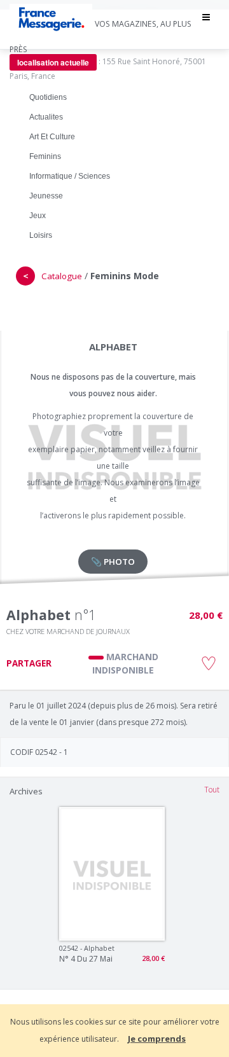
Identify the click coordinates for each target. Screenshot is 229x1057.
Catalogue (61, 276)
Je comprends (157, 1038)
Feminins (45, 156)
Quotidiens (48, 97)
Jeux (37, 215)
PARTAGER (29, 663)
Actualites (46, 117)
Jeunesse (46, 195)
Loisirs (40, 235)
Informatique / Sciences (69, 176)
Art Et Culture (52, 136)
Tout (211, 789)
